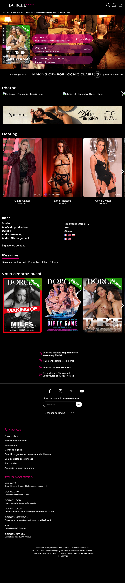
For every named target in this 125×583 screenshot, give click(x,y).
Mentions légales (13, 449)
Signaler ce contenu (13, 245)
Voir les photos (17, 74)
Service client (12, 436)
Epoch (34, 553)
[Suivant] (122, 94)
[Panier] (120, 5)
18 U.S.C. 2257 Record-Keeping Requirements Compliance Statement (62, 550)
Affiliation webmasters (16, 440)
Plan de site (11, 463)
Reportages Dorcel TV (23, 12)
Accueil (6, 12)
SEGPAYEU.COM (56, 553)
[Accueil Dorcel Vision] (21, 5)
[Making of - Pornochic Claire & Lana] (16, 44)
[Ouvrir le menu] (4, 3)
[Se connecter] (114, 5)
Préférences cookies (80, 547)
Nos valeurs (11, 445)
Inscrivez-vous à (62, 398)
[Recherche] (108, 5)
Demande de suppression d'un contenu (53, 547)
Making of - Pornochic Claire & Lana (53, 12)
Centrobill (42, 553)
